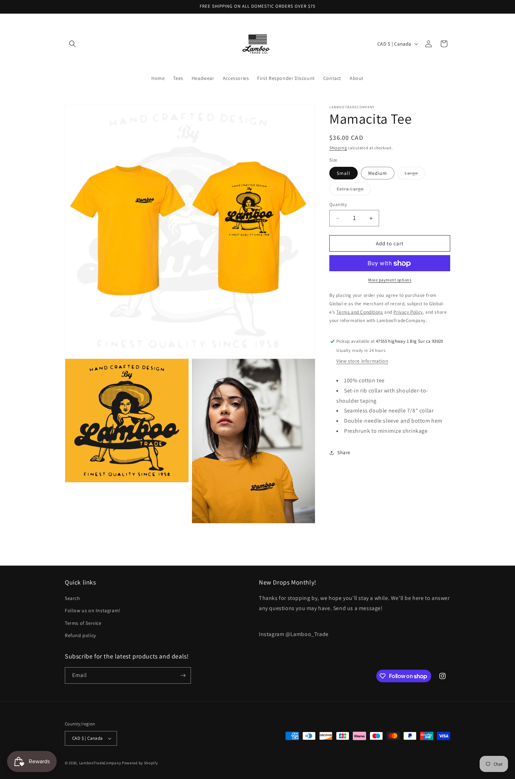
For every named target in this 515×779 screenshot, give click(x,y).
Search (72, 598)
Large (415, 174)
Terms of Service (83, 623)
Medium (377, 173)
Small (343, 173)
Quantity (338, 204)
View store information (362, 361)
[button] (72, 44)
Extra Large (354, 190)
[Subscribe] (183, 675)
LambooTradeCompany (100, 762)
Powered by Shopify (140, 762)
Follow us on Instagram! (93, 610)
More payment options (389, 280)
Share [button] (343, 453)
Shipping (338, 147)
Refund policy (80, 635)
